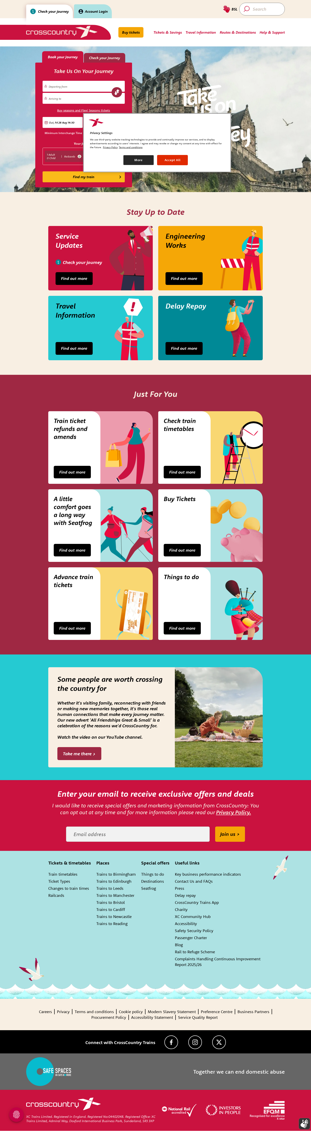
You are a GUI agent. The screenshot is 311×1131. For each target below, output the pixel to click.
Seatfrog (148, 888)
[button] (63, 122)
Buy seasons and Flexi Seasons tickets (83, 110)
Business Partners (253, 1011)
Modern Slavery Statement (172, 1011)
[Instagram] (195, 1042)
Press (179, 888)
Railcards (56, 895)
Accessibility (186, 923)
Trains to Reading (111, 923)
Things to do (152, 874)
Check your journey (53, 11)
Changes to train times (68, 888)
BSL (234, 9)
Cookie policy (131, 1011)
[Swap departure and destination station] (117, 92)
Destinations (152, 881)
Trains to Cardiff (110, 909)
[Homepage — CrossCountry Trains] (61, 32)
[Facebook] (171, 1042)
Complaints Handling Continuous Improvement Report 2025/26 (217, 961)
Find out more (74, 278)
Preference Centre (216, 1011)
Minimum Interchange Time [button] (63, 133)
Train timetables (62, 874)
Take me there (77, 753)
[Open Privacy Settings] (16, 1114)
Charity (181, 909)
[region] (157, 142)
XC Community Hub (193, 916)
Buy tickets (131, 32)
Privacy (63, 1011)
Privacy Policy (110, 147)
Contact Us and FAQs (194, 881)
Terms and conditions (94, 1011)
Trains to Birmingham (116, 874)
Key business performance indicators (208, 874)
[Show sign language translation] (304, 1123)
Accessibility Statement (152, 1017)
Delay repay (185, 895)
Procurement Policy (108, 1017)
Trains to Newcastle (114, 916)
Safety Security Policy (194, 930)
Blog (179, 944)
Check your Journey (104, 58)
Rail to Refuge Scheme (195, 951)
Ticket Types (59, 881)
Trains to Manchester (115, 895)
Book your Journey (63, 57)
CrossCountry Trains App (197, 902)
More (138, 160)
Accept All (173, 160)
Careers (45, 1011)
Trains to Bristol (110, 902)
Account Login (96, 11)
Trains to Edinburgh (114, 881)
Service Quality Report (198, 1017)
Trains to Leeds (109, 888)
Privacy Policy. (233, 812)
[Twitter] (219, 1042)
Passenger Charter (191, 937)
